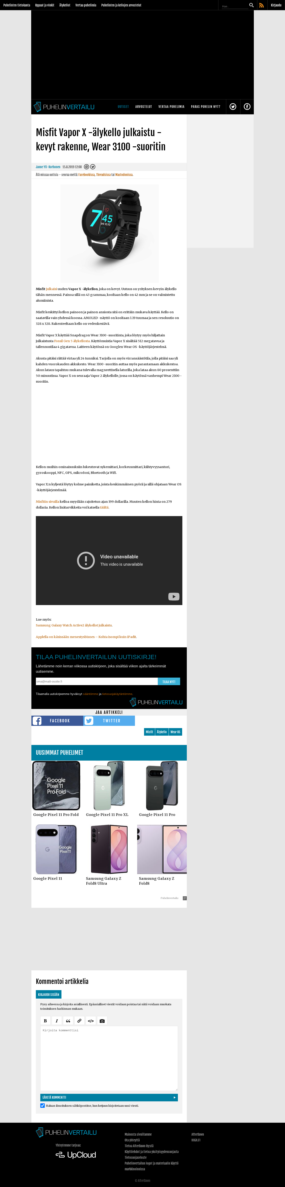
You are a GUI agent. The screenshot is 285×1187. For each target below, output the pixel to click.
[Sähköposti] (86, 168)
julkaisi (51, 289)
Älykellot (64, 5)
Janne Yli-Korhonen (48, 167)
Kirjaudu (276, 5)
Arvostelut (143, 107)
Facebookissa (86, 175)
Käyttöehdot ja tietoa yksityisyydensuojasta (152, 1152)
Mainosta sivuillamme (138, 1134)
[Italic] (57, 1020)
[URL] (79, 1020)
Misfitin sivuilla (47, 502)
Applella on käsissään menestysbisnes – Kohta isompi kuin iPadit (86, 637)
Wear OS (175, 732)
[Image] (102, 1020)
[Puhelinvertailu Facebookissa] (247, 106)
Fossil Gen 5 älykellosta (72, 341)
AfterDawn (197, 1134)
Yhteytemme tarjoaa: (68, 1145)
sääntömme (90, 694)
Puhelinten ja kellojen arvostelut (121, 5)
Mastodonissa (123, 175)
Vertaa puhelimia (85, 5)
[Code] (91, 1020)
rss (262, 5)
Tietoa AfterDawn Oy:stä (139, 1146)
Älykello (162, 732)
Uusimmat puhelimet (59, 752)
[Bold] (45, 1020)
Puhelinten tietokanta (16, 5)
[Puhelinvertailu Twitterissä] (233, 106)
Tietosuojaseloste (136, 1157)
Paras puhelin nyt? (205, 107)
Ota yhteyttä (132, 1140)
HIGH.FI (195, 1140)
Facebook (60, 720)
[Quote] (68, 1020)
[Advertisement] (109, 427)
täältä (104, 507)
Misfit (149, 732)
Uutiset (123, 107)
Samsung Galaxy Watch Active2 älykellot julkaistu (74, 625)
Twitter (112, 720)
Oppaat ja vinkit (44, 5)
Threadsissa (103, 175)
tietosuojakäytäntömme (117, 694)
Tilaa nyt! (169, 682)
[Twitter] (92, 168)
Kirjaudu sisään (48, 995)
